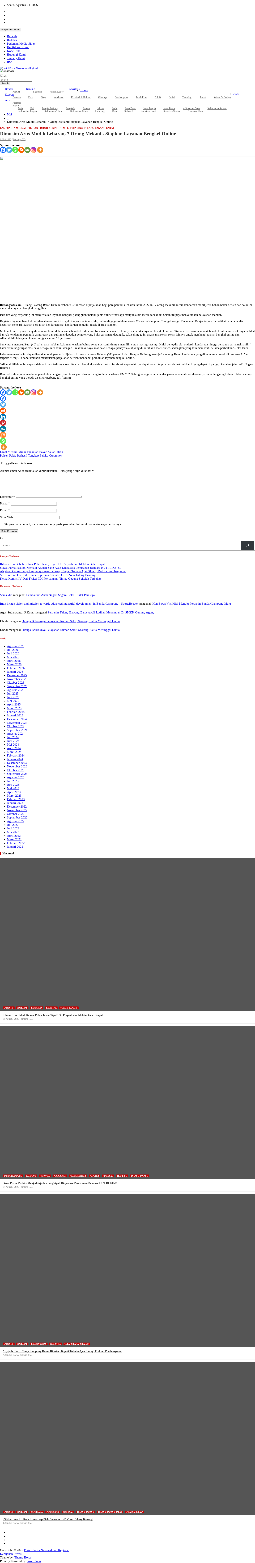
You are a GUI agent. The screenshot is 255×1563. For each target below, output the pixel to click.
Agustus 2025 (15, 690)
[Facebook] (3, 150)
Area (7, 100)
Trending (30, 89)
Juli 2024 (13, 737)
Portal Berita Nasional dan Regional (46, 1550)
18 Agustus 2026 (11, 1019)
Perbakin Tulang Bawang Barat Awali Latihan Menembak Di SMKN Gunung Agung (101, 612)
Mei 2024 (13, 744)
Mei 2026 (13, 657)
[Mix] (3, 435)
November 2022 (17, 810)
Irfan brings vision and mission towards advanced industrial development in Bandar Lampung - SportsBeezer (69, 603)
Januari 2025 (15, 715)
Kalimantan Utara (79, 111)
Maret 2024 (14, 752)
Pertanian (36, 1008)
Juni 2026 (13, 653)
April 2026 (14, 660)
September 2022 (17, 817)
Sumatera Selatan (171, 111)
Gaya (43, 97)
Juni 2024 (13, 741)
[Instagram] (33, 150)
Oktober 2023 (15, 770)
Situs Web (6, 517)
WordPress (34, 1561)
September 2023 (17, 773)
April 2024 (14, 748)
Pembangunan (121, 97)
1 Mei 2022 (5, 139)
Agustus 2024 (15, 733)
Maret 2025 (14, 708)
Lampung (100, 111)
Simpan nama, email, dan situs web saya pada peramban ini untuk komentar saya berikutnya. (63, 524)
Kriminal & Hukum (81, 97)
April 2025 (14, 704)
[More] (40, 150)
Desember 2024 (17, 719)
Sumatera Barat (148, 111)
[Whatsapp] (15, 150)
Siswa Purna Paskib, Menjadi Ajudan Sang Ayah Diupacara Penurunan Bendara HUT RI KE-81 (60, 567)
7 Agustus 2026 (10, 1355)
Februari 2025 (16, 711)
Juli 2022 (13, 824)
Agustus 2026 (15, 646)
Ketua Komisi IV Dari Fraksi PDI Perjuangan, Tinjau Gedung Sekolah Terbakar (50, 578)
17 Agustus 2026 (11, 1187)
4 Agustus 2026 (10, 1523)
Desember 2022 (17, 806)
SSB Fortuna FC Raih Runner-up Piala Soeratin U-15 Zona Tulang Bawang (47, 575)
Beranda (12, 36)
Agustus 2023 (15, 777)
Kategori (9, 94)
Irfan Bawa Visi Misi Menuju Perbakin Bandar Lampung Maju (191, 603)
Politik (158, 97)
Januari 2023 (15, 803)
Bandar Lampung (13, 1176)
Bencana (16, 97)
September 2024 (17, 730)
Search (3, 76)
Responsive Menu (10, 29)
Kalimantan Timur (53, 111)
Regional (51, 1008)
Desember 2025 (17, 675)
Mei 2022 (13, 832)
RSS (9, 62)
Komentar (7, 496)
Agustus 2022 (15, 821)
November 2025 (17, 679)
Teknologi (187, 97)
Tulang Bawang (69, 1008)
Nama (5, 503)
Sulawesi (128, 111)
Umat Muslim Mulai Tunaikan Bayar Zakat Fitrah (31, 452)
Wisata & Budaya (222, 97)
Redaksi (12, 40)
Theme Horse (22, 1557)
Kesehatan (58, 97)
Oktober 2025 (15, 682)
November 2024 (17, 722)
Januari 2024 (15, 759)
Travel (203, 97)
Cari (2, 538)
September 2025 (17, 686)
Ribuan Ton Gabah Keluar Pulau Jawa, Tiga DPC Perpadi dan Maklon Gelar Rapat (52, 564)
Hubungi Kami (16, 54)
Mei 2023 (13, 788)
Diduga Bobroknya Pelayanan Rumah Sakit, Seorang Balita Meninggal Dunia (71, 621)
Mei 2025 (13, 701)
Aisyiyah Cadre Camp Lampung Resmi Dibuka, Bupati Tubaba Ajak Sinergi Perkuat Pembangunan (63, 571)
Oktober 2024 (15, 726)
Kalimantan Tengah (27, 111)
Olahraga (102, 97)
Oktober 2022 (15, 814)
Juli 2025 (13, 693)
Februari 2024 (16, 755)
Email (5, 510)
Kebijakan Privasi (18, 47)
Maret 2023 (14, 795)
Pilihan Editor (56, 91)
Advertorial (74, 89)
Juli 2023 (13, 781)
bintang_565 (19, 139)
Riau (114, 111)
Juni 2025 (13, 697)
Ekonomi (37, 91)
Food (30, 97)
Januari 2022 (15, 846)
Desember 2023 (17, 762)
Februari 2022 (16, 843)
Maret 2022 (14, 839)
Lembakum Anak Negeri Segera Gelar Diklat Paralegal (61, 595)
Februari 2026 (16, 668)
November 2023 (17, 766)
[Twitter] (9, 150)
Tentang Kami (16, 58)
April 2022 (14, 835)
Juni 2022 (13, 828)
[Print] (21, 150)
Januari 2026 (15, 671)
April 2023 (14, 792)
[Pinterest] (3, 423)
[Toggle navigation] (1, 74)
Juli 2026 (13, 649)
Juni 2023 (13, 784)
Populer (16, 91)
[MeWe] (3, 429)
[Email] (27, 150)
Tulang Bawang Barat (99, 128)
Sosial (172, 97)
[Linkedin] (3, 417)
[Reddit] (3, 411)
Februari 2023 (16, 799)
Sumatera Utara (195, 111)
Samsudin (6, 595)
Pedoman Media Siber (21, 43)
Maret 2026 (14, 664)
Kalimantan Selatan (217, 108)
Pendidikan (141, 97)
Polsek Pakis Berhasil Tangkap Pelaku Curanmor (31, 455)
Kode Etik (13, 51)
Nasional (20, 128)
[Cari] (247, 545)
